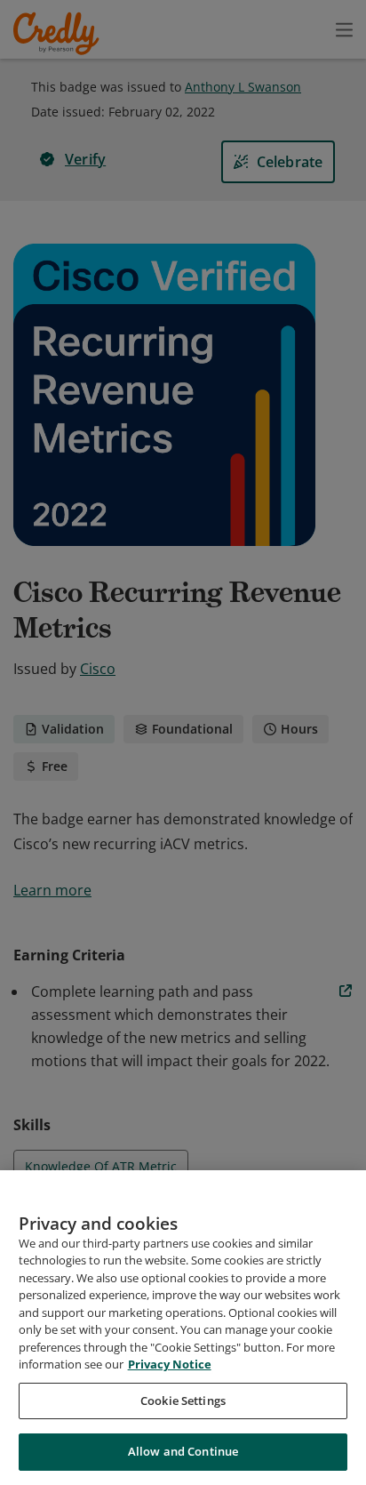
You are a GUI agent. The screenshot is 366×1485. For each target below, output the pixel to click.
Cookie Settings (183, 1401)
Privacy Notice (169, 1364)
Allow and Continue (183, 1451)
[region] (183, 1327)
